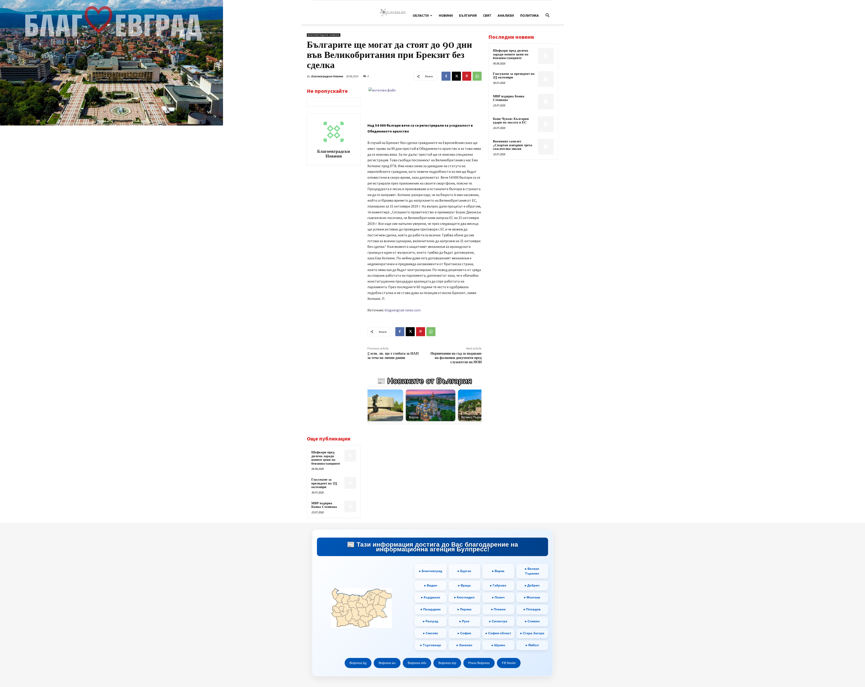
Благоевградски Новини (327, 76)
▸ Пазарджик (431, 609)
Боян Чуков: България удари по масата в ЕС (511, 121)
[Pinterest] (466, 76)
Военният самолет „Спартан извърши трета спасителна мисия (512, 145)
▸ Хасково (464, 645)
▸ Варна (498, 571)
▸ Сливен (532, 621)
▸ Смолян (430, 633)
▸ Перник (464, 609)
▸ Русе (464, 621)
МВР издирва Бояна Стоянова (324, 505)
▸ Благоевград (430, 571)
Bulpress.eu (387, 663)
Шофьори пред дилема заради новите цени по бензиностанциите (325, 458)
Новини (446, 15)
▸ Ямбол (532, 645)
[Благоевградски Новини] (333, 131)
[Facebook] (446, 76)
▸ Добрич (532, 585)
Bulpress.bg (358, 663)
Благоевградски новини (323, 35)
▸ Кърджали (430, 597)
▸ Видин (430, 585)
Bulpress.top (447, 663)
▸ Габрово (498, 585)
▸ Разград (430, 621)
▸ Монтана (532, 597)
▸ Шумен (498, 645)
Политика (529, 15)
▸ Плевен (498, 609)
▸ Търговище (430, 645)
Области (421, 15)
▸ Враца (464, 585)
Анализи (506, 15)
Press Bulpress (479, 663)
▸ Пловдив (532, 609)
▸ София (464, 633)
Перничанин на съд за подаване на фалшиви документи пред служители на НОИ (456, 357)
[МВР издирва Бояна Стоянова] (350, 506)
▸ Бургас (464, 571)
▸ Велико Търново (532, 571)
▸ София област (498, 633)
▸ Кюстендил (464, 597)
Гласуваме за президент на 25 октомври (324, 483)
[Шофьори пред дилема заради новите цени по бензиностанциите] (350, 455)
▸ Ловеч (498, 597)
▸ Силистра (498, 621)
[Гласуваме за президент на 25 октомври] (350, 483)
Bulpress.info (417, 663)
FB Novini (509, 663)
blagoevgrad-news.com (403, 310)
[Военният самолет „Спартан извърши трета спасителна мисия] (546, 147)
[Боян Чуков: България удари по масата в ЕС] (546, 124)
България (468, 15)
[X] (456, 76)
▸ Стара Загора (532, 633)
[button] (547, 16)
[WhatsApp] (477, 76)
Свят (487, 15)
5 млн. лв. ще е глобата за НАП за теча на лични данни (393, 355)
